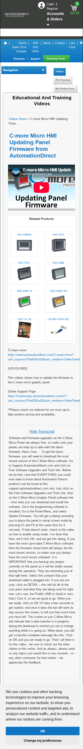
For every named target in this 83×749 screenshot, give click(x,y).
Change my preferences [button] (43, 740)
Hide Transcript (42, 432)
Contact (60, 43)
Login (51, 4)
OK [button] (42, 731)
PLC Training (62, 80)
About (46, 43)
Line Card (72, 45)
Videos (60, 71)
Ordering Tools (56, 58)
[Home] (5, 47)
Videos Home (18, 119)
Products (19, 58)
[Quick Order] (81, 47)
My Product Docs (65, 88)
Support (35, 58)
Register (52, 8)
